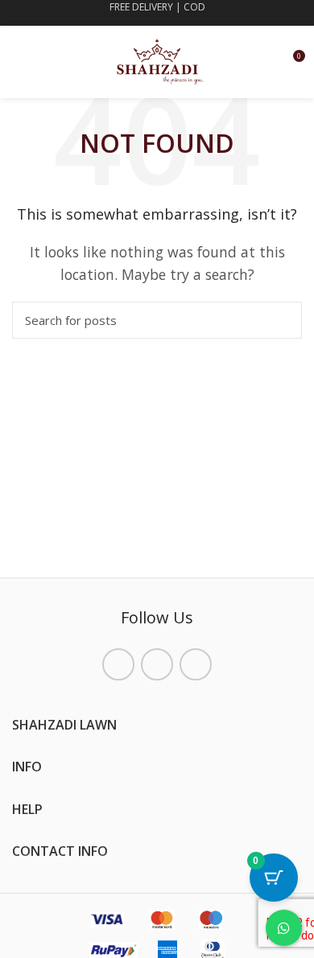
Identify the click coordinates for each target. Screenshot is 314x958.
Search (280, 320)
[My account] (263, 62)
